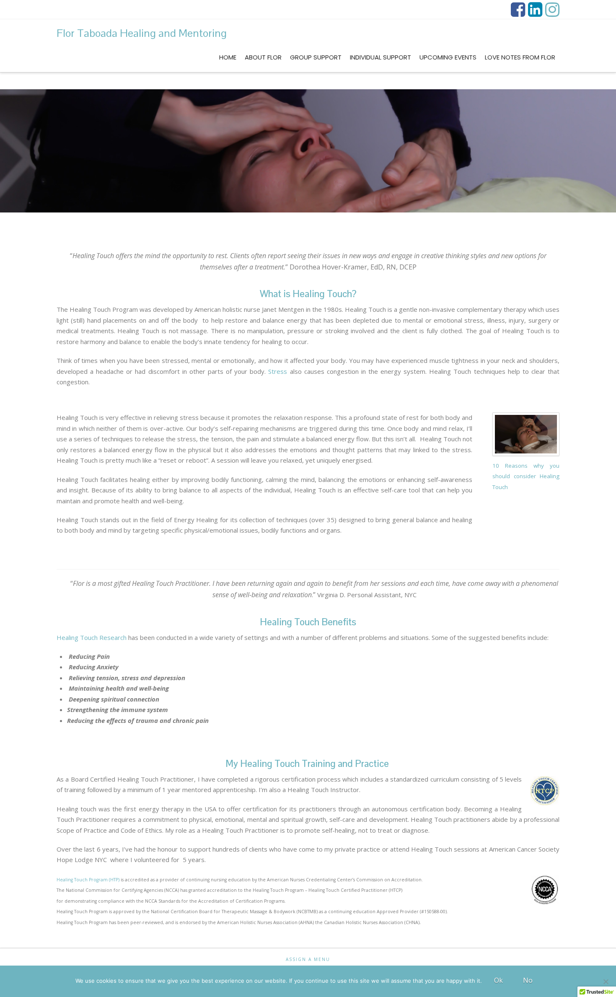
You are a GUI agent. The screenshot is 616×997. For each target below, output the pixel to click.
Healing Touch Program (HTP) (88, 880)
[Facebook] (518, 9)
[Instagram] (552, 9)
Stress (277, 371)
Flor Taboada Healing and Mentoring (142, 33)
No (528, 980)
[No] (605, 981)
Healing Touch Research (92, 637)
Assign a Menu (308, 959)
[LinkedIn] (535, 9)
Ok (498, 980)
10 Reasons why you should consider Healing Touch (525, 476)
